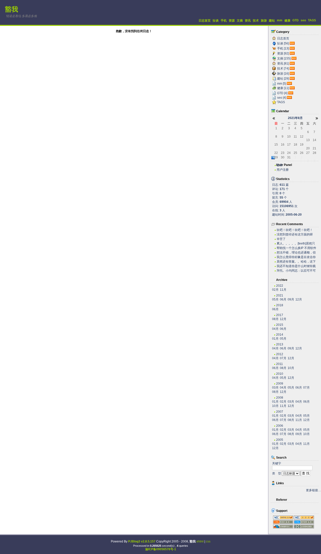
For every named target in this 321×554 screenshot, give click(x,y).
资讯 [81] (283, 63)
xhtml (200, 541)
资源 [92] (283, 53)
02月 (275, 289)
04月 (275, 329)
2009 (279, 383)
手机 (224, 20)
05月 (275, 299)
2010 (279, 374)
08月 (275, 319)
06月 (283, 299)
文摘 (240, 20)
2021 (279, 295)
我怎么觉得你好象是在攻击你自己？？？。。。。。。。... (296, 257)
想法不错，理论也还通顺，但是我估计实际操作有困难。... (296, 253)
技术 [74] (283, 68)
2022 (279, 285)
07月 (283, 358)
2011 (279, 364)
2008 (279, 397)
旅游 (264, 20)
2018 (279, 305)
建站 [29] (283, 78)
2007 (279, 411)
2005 (279, 440)
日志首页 (205, 20)
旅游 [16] (283, 73)
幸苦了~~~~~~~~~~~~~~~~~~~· (294, 239)
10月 (291, 368)
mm (279, 20)
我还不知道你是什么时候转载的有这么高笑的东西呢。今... (296, 266)
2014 (279, 334)
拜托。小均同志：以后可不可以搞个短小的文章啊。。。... (296, 271)
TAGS (312, 20)
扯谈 (216, 20)
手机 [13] (283, 48)
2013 (279, 344)
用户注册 (283, 169)
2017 (279, 315)
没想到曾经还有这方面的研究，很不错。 (295, 234)
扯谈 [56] (283, 43)
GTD (295, 20)
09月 (291, 299)
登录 (280, 165)
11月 (283, 289)
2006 (279, 425)
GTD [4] (282, 93)
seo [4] (281, 97)
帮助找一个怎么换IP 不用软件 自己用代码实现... (296, 248)
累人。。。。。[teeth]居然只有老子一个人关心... (296, 243)
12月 (298, 299)
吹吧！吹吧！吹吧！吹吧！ (295, 230)
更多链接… (313, 490)
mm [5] (281, 83)
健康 (287, 20)
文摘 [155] (284, 58)
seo (303, 20)
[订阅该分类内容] (293, 43)
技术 (256, 20)
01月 (275, 338)
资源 (232, 20)
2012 (279, 354)
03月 (275, 387)
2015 (279, 325)
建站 (272, 20)
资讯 (248, 20)
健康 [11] (283, 88)
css (208, 541)
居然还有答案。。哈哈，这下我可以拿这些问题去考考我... (296, 262)
